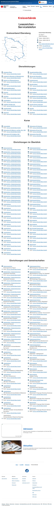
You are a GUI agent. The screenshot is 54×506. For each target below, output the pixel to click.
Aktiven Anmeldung (15, 480)
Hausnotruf (6, 112)
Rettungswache (33, 212)
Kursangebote (6, 126)
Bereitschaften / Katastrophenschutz (12, 152)
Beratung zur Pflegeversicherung (11, 80)
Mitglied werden (15, 478)
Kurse (29, 6)
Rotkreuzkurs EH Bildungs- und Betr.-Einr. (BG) (14, 130)
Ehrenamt (33, 6)
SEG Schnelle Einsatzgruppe (36, 228)
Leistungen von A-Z (26, 482)
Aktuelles (27, 445)
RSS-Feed (34, 494)
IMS (33, 492)
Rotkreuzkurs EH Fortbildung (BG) (11, 134)
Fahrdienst (5, 96)
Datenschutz (34, 482)
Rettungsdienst (33, 92)
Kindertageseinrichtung (35, 148)
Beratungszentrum (7, 148)
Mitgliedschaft (33, 88)
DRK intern (34, 496)
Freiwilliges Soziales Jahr (9, 104)
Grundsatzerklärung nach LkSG (37, 487)
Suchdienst (32, 112)
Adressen (28, 428)
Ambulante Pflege (7, 72)
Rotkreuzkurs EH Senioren (36, 126)
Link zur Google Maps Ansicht (14, 74)
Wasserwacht (33, 232)
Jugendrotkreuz (7, 204)
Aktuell (50, 6)
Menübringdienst (33, 84)
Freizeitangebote (7, 108)
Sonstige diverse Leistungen (36, 100)
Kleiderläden (32, 208)
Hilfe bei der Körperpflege (36, 76)
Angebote (24, 478)
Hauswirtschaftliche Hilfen (36, 72)
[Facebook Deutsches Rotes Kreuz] (27, 470)
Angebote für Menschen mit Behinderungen (13, 76)
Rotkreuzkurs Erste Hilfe (35, 134)
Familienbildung (7, 100)
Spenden (37, 6)
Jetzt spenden (4, 478)
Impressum (34, 485)
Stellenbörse (45, 6)
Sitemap (34, 480)
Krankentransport (34, 80)
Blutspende (6, 84)
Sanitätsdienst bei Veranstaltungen (38, 96)
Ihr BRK (41, 7)
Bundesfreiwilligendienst (9, 88)
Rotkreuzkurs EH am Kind (36, 130)
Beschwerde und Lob (36, 490)
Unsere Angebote (25, 7)
